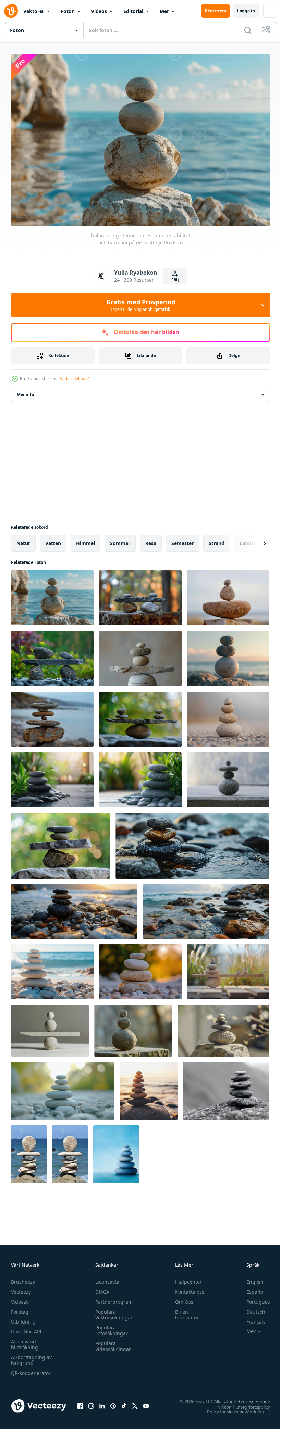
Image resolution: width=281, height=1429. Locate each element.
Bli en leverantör (184, 1311)
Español (250, 1288)
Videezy (19, 1298)
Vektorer (33, 11)
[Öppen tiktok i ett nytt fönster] (124, 1402)
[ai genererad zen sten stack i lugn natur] (223, 1027)
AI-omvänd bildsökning (24, 1341)
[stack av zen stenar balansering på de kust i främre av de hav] (52, 715)
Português (253, 1298)
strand (216, 539)
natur (23, 539)
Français (250, 1318)
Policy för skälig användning (230, 1408)
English (249, 1278)
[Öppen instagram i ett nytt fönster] (91, 1402)
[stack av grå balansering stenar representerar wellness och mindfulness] (228, 776)
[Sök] (248, 30)
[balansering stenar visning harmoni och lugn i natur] (60, 842)
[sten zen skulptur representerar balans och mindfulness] (140, 655)
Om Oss (181, 1298)
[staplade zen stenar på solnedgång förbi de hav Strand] (149, 1087)
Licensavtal (106, 1278)
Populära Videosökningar (111, 1343)
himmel (85, 539)
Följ (175, 280)
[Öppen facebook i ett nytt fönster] (80, 1402)
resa (150, 539)
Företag (19, 1308)
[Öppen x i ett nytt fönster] (135, 1402)
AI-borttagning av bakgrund (31, 1357)
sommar (120, 539)
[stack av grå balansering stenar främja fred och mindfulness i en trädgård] (52, 776)
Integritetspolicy (248, 1403)
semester (182, 539)
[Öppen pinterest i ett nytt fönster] (113, 1402)
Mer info (25, 391)
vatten (53, 539)
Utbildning (23, 1318)
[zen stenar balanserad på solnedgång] (140, 968)
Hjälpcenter (185, 1278)
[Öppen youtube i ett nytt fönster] (146, 1402)
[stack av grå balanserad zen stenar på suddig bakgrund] (228, 715)
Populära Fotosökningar (110, 1327)
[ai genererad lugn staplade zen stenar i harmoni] (62, 1087)
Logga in (246, 11)
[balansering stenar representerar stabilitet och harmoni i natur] (228, 594)
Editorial (133, 11)
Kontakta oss (186, 1288)
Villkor (219, 1403)
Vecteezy (21, 1288)
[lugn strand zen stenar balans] (52, 968)
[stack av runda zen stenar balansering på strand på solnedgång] (228, 655)
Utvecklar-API (26, 1328)
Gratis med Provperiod (140, 305)
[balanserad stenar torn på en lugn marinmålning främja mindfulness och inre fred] (116, 1151)
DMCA (101, 1288)
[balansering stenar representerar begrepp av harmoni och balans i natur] (140, 594)
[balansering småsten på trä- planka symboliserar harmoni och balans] (228, 968)
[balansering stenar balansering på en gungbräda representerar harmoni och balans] (50, 1027)
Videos (99, 11)
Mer (164, 11)
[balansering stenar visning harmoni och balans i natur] (52, 655)
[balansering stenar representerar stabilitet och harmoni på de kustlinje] (52, 594)
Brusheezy (23, 1278)
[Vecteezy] (11, 11)
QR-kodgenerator (31, 1369)
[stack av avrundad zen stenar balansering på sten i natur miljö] (133, 1027)
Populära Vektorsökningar (112, 1311)
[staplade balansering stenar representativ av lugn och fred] (29, 1151)
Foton (68, 11)
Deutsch (250, 1308)
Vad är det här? (74, 378)
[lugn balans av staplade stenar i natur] (226, 1087)
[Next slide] (254, 540)
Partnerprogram (112, 1298)
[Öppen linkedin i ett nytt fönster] (102, 1402)
